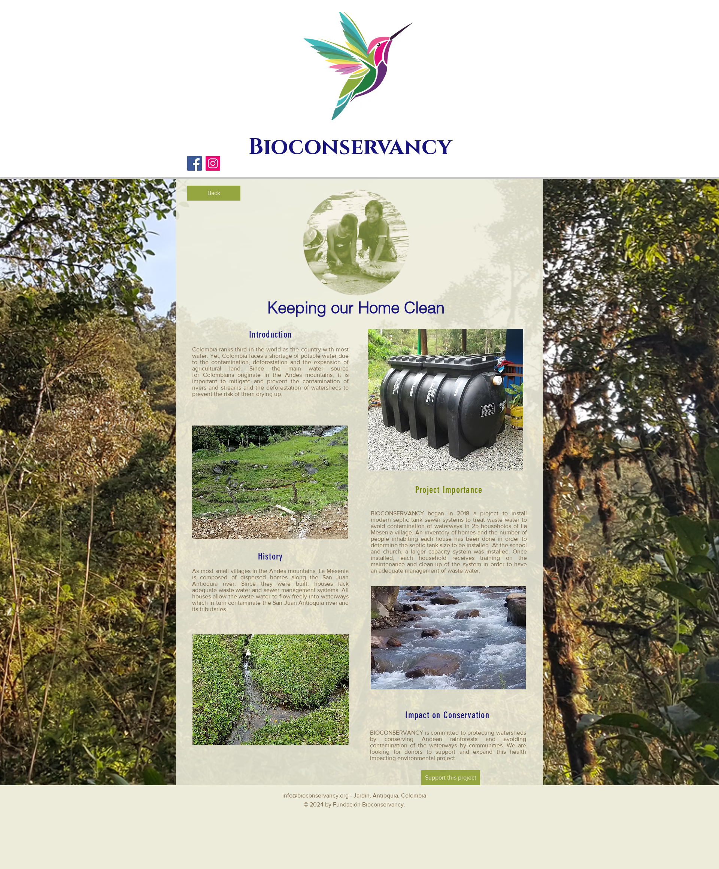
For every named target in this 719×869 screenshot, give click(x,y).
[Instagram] (213, 163)
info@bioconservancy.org (315, 795)
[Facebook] (194, 163)
